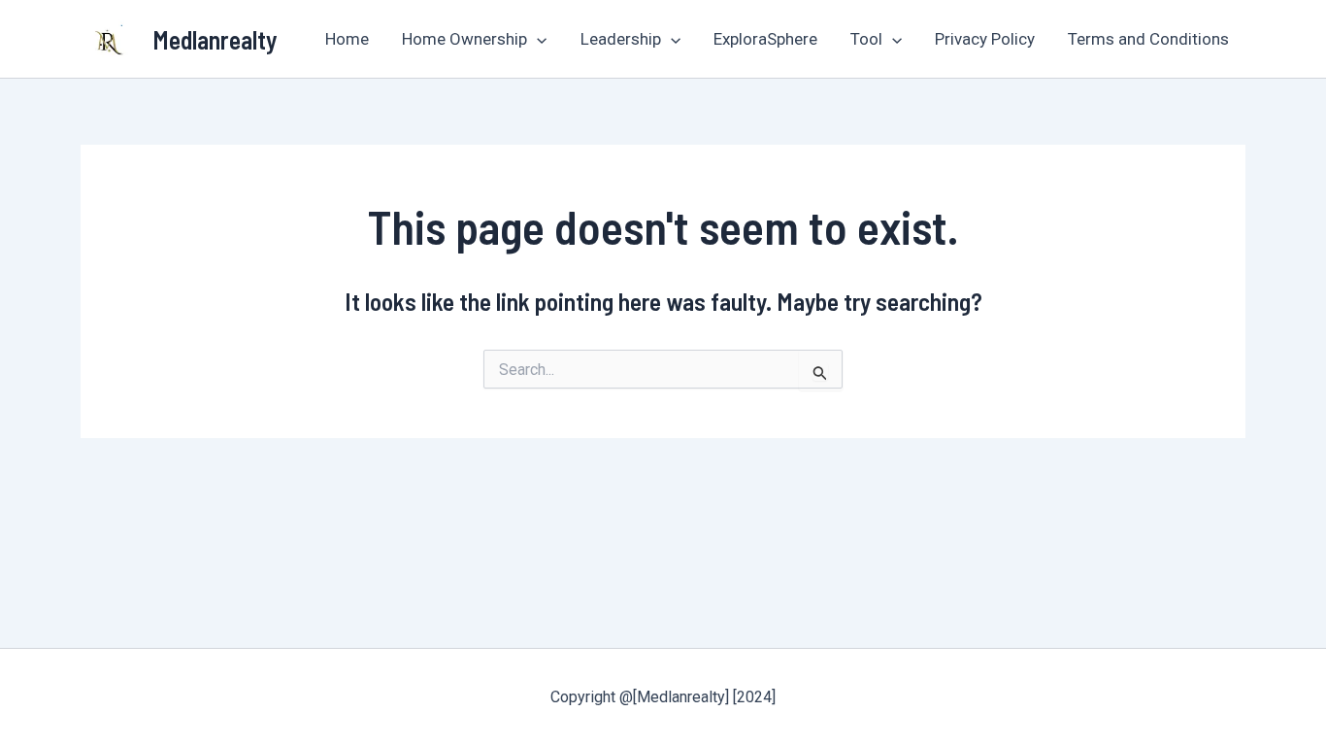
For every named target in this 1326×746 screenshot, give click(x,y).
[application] (537, 38)
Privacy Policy (985, 39)
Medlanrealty (215, 39)
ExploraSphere (765, 39)
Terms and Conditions (1148, 39)
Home (347, 39)
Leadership (620, 39)
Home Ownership (464, 39)
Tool (866, 39)
